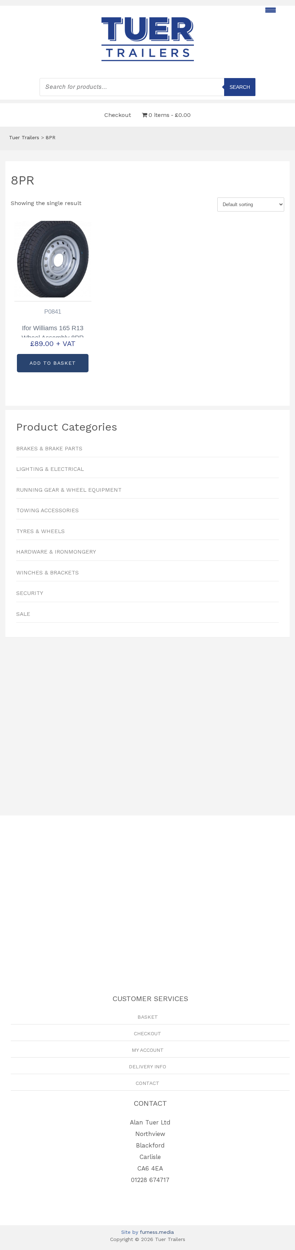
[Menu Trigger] (270, 10)
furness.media (157, 1232)
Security (29, 593)
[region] (147, 723)
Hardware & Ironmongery (56, 552)
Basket (147, 1017)
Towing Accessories (47, 510)
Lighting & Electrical (50, 469)
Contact (147, 1083)
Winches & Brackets (47, 572)
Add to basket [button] (53, 363)
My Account (148, 1050)
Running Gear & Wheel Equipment (69, 490)
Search (240, 87)
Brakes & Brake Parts (49, 448)
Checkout (117, 115)
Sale (23, 614)
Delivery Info (147, 1066)
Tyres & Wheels (40, 531)
